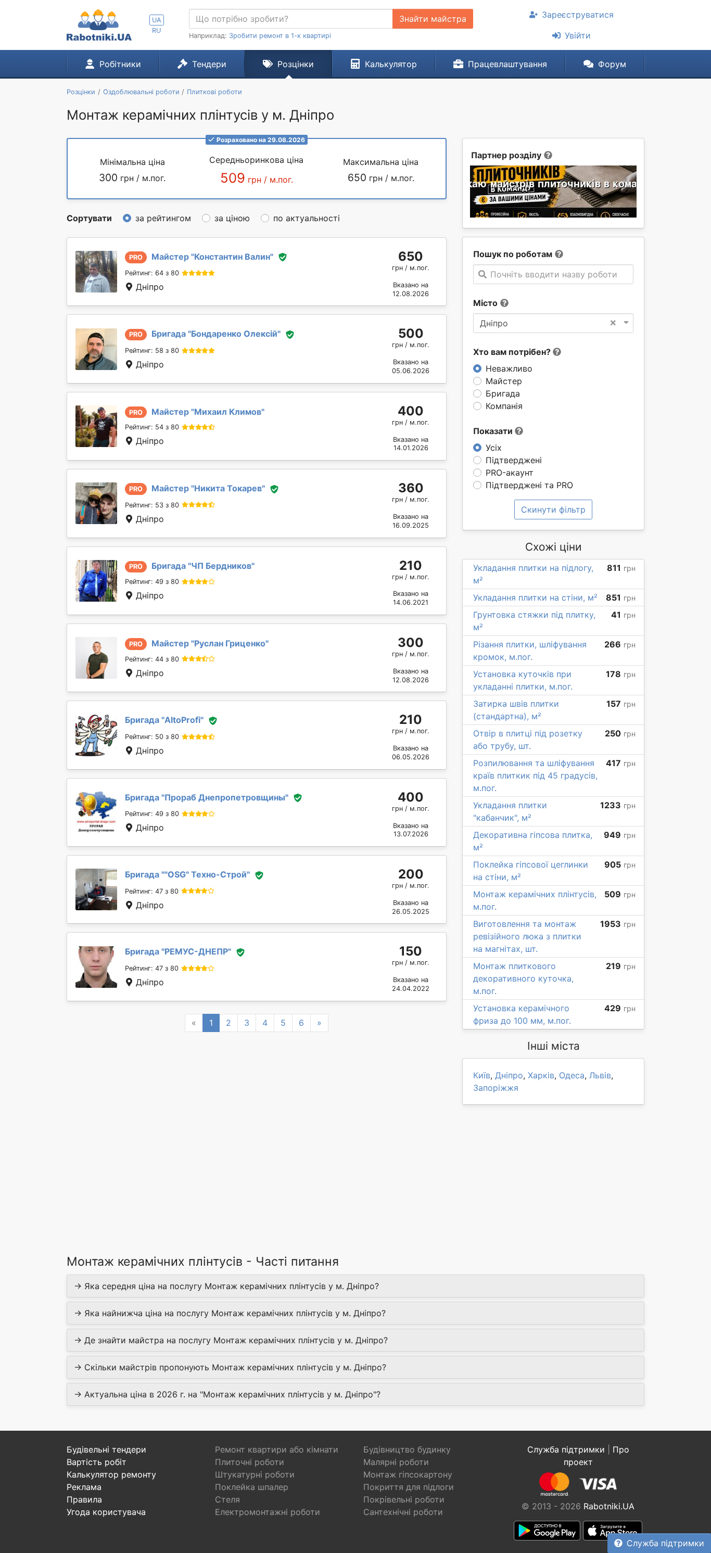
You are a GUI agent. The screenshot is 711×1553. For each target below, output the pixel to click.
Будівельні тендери (106, 1449)
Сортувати (89, 218)
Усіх (494, 447)
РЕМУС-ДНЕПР (178, 951)
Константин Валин (212, 256)
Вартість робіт (96, 1462)
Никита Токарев (208, 488)
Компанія (504, 406)
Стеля (227, 1499)
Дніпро (509, 1075)
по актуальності (306, 218)
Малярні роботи (396, 1462)
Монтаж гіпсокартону (407, 1474)
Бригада (503, 393)
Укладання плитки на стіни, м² (535, 597)
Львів (600, 1075)
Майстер (504, 381)
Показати (494, 431)
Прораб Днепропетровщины (206, 797)
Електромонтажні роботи (267, 1512)
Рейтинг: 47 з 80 (152, 891)
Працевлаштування (507, 64)
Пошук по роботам (512, 254)
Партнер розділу (506, 155)
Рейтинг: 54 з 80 (152, 427)
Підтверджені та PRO (529, 485)
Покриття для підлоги (408, 1487)
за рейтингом (163, 218)
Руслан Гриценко (210, 643)
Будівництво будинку (407, 1449)
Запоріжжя (495, 1088)
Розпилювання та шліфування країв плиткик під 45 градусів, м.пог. (535, 775)
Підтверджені (514, 460)
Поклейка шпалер (251, 1487)
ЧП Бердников (203, 566)
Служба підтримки (665, 1543)
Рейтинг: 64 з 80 (152, 273)
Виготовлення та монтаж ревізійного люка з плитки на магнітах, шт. (527, 936)
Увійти (578, 35)
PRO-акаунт (510, 472)
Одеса (572, 1075)
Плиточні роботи (249, 1462)
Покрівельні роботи (404, 1499)
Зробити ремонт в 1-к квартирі (280, 36)
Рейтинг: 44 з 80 (152, 659)
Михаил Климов (207, 411)
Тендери (209, 64)
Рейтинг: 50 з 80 (152, 737)
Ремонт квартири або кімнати (276, 1449)
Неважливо (509, 368)
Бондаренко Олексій (216, 333)
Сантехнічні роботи (403, 1512)
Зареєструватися (578, 14)
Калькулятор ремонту (111, 1474)
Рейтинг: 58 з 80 (152, 350)
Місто (485, 303)
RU (156, 30)
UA (156, 20)
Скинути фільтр (553, 509)
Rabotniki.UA (608, 1506)
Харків (541, 1075)
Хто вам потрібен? (513, 352)
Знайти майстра (432, 19)
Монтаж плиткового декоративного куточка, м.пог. (523, 978)
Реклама (84, 1487)
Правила (84, 1499)
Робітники (120, 64)
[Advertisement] (257, 1130)
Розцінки (295, 64)
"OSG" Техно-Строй (187, 874)
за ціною (232, 218)
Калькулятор (391, 64)
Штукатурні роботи (255, 1474)
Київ (481, 1075)
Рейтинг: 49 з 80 (152, 581)
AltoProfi (164, 720)
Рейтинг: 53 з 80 (152, 505)
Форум (612, 64)
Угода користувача (106, 1512)
